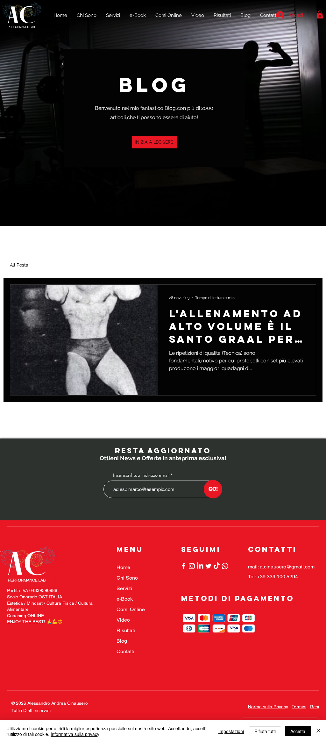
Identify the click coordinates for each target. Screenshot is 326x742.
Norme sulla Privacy (268, 706)
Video (123, 620)
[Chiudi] (318, 731)
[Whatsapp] (225, 566)
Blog (122, 641)
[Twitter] (208, 566)
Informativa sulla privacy (75, 734)
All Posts (19, 265)
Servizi (124, 588)
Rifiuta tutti (265, 731)
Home (123, 567)
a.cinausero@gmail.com (287, 567)
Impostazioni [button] (231, 731)
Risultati (126, 630)
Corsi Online (131, 609)
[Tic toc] (217, 566)
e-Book (125, 599)
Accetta (297, 731)
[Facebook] (184, 566)
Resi (314, 706)
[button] (319, 14)
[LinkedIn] (200, 566)
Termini (299, 706)
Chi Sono (127, 578)
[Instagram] (192, 566)
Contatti (125, 651)
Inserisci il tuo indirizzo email (141, 475)
